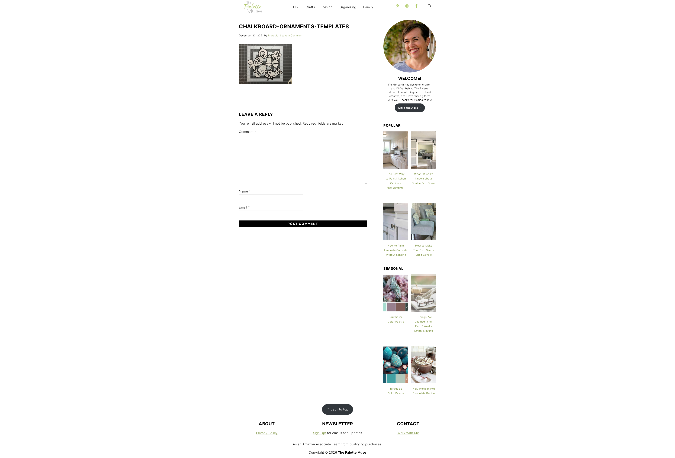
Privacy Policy (267, 433)
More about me (408, 107)
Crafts (310, 7)
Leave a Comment (291, 35)
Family (368, 7)
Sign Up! (319, 433)
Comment (247, 132)
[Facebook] (416, 6)
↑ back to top (337, 409)
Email (244, 207)
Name (244, 191)
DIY (296, 7)
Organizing (347, 7)
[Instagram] (407, 6)
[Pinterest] (397, 6)
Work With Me (408, 433)
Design (327, 7)
